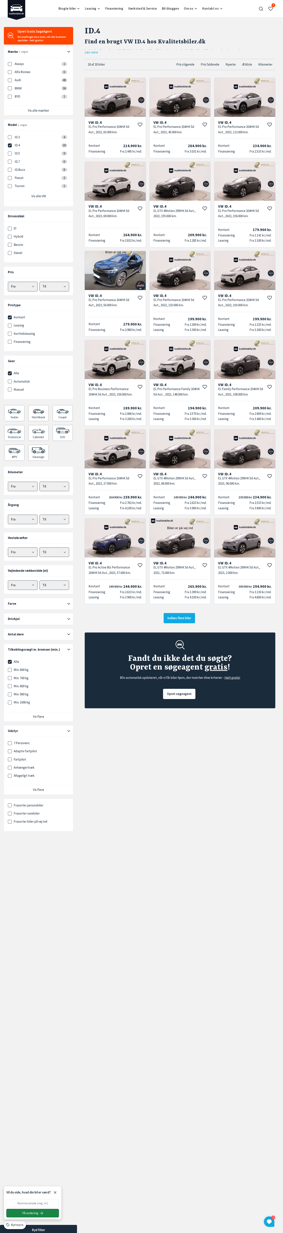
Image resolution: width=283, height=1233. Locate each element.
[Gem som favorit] (140, 124)
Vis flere (38, 716)
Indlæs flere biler (179, 618)
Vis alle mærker (38, 110)
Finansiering (114, 8)
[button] (261, 8)
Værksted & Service (142, 8)
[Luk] (55, 1192)
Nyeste (231, 64)
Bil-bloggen (170, 8)
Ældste (247, 64)
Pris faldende (210, 64)
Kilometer (265, 64)
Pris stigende (185, 64)
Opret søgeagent (179, 694)
